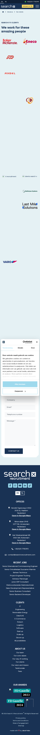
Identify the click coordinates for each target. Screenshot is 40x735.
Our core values (20, 656)
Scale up (20, 634)
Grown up (20, 638)
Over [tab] (33, 348)
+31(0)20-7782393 (33, 2)
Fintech (20, 622)
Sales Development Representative (20, 588)
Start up (20, 631)
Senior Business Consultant (20, 591)
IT (20, 606)
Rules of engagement (20, 723)
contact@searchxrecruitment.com (21, 555)
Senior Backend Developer (20, 594)
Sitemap (21, 726)
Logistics (20, 625)
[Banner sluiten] (37, 342)
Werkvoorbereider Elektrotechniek (20, 585)
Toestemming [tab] (7, 348)
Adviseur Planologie (20, 579)
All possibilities (20, 641)
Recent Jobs (20, 563)
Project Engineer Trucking (20, 576)
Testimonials (20, 668)
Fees (20, 671)
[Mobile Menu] (37, 6)
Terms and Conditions (20, 720)
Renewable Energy (20, 612)
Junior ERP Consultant (20, 582)
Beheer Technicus (20, 572)
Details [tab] (20, 348)
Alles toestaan (20, 384)
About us (10, 12)
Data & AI (20, 616)
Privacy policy (21, 718)
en (2, 2)
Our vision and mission (20, 665)
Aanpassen (19, 391)
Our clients (19, 12)
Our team (20, 653)
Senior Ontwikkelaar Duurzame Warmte (20, 569)
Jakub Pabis (26, 730)
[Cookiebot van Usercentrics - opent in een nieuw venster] (24, 342)
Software (20, 628)
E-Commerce (20, 619)
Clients (20, 603)
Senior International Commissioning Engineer (20, 566)
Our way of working (20, 659)
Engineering (20, 609)
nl (6, 2)
